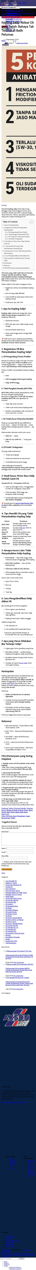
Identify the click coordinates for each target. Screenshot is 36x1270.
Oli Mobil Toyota (11, 914)
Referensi (7, 265)
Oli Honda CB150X (12, 900)
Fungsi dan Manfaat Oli (13, 885)
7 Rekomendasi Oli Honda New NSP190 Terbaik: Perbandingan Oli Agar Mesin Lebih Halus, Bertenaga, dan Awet (19, 970)
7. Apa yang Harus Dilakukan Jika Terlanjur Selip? (17, 259)
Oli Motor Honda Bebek (14, 918)
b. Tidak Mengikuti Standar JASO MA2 (18, 234)
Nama (4, 848)
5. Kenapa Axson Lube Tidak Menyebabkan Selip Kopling (17, 252)
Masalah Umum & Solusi (14, 895)
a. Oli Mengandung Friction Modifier (17, 232)
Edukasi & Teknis (11, 883)
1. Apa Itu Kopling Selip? (11, 225)
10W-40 (22, 528)
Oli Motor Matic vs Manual (14, 920)
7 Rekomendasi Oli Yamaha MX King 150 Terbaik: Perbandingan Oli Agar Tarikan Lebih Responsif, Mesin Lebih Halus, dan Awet (19, 983)
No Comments (19, 962)
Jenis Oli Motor (11, 889)
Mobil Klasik (10, 896)
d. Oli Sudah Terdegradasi (14, 239)
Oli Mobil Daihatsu (12, 910)
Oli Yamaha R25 (11, 931)
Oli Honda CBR (11, 902)
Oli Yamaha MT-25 (12, 927)
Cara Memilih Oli (11, 881)
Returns (8, 1238)
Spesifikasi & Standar (13, 937)
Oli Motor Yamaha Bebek (14, 924)
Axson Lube (23, 663)
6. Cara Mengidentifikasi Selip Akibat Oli (16, 256)
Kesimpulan (8, 263)
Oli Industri (9, 904)
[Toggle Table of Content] (30, 222)
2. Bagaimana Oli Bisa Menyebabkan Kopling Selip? (15, 229)
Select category (7, 10)
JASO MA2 (10, 683)
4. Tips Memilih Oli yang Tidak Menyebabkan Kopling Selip (13, 247)
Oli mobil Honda (11, 912)
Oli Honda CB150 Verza (14, 898)
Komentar (5, 832)
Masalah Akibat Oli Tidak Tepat (16, 893)
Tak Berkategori (11, 943)
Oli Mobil (9, 908)
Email (4, 852)
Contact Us (9, 1242)
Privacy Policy (10, 1236)
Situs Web (5, 856)
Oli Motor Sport (12, 13)
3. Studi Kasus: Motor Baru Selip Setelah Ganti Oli (17, 242)
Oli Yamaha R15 (11, 929)
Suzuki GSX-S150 (11, 941)
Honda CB (9, 887)
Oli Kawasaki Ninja (12, 906)
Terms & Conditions (12, 1240)
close (3, 873)
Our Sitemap (10, 1246)
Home (4, 13)
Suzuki (8, 939)
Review (8, 935)
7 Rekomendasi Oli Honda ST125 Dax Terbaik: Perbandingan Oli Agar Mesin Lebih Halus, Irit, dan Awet (19, 956)
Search (22, 1258)
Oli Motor (9, 916)
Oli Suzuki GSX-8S (12, 926)
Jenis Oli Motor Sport (13, 891)
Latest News (10, 1244)
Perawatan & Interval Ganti (11, 17)
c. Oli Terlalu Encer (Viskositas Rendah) (18, 236)
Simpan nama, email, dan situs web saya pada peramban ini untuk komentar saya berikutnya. (16, 864)
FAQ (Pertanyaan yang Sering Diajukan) (17, 268)
